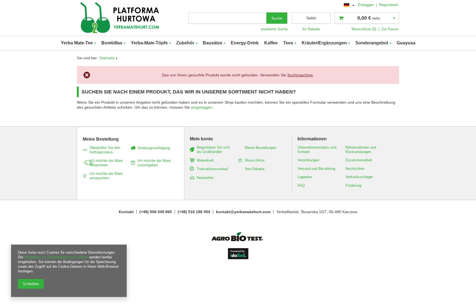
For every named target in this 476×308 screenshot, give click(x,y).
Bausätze (212, 43)
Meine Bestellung (101, 139)
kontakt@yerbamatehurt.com (243, 212)
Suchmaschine (300, 75)
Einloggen (366, 5)
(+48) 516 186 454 (194, 212)
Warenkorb (205, 160)
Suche (276, 18)
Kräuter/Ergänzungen (324, 43)
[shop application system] (238, 258)
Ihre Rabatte (254, 169)
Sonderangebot (371, 43)
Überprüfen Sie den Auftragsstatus (105, 150)
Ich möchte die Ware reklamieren (106, 163)
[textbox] (227, 18)
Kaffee (271, 43)
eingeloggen (201, 107)
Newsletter (205, 178)
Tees (288, 43)
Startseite (107, 58)
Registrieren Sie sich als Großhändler (213, 149)
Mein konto (201, 138)
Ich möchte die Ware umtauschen (106, 176)
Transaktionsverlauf (212, 169)
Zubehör (185, 43)
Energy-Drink (245, 43)
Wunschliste (254, 160)
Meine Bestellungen (260, 148)
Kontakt (126, 212)
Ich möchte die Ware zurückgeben (154, 163)
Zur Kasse (390, 29)
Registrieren (388, 5)
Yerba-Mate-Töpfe (149, 43)
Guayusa (406, 43)
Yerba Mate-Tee (77, 43)
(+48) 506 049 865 (155, 212)
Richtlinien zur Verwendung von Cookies (56, 257)
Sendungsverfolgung (153, 148)
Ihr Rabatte (311, 29)
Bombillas (111, 43)
